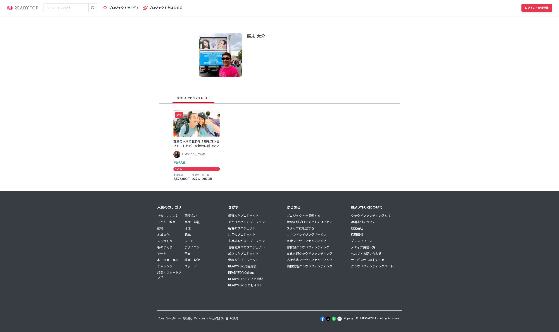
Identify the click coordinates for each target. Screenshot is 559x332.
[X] (328, 319)
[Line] (334, 319)
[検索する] (92, 7)
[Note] (339, 319)
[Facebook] (322, 319)
